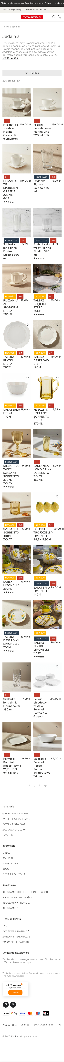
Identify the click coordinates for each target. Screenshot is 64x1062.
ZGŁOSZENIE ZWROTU (15, 942)
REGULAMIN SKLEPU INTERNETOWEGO (25, 892)
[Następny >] (45, 785)
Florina (6, 26)
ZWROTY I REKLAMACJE (16, 936)
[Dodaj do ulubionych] (27, 92)
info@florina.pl (15, 10)
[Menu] (6, 17)
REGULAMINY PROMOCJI (16, 902)
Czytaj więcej (10, 57)
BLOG (5, 869)
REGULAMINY (10, 908)
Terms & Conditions (43, 1024)
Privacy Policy (9, 1025)
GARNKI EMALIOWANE (15, 813)
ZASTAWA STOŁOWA (14, 829)
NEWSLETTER (10, 863)
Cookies (25, 1024)
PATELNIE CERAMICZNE (16, 819)
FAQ (4, 926)
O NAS (6, 852)
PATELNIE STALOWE (14, 824)
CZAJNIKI (7, 835)
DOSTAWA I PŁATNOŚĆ (15, 931)
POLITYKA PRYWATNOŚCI (17, 897)
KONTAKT (7, 858)
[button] (54, 17)
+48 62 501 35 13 (41, 10)
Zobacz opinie (15, 992)
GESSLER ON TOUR (13, 874)
